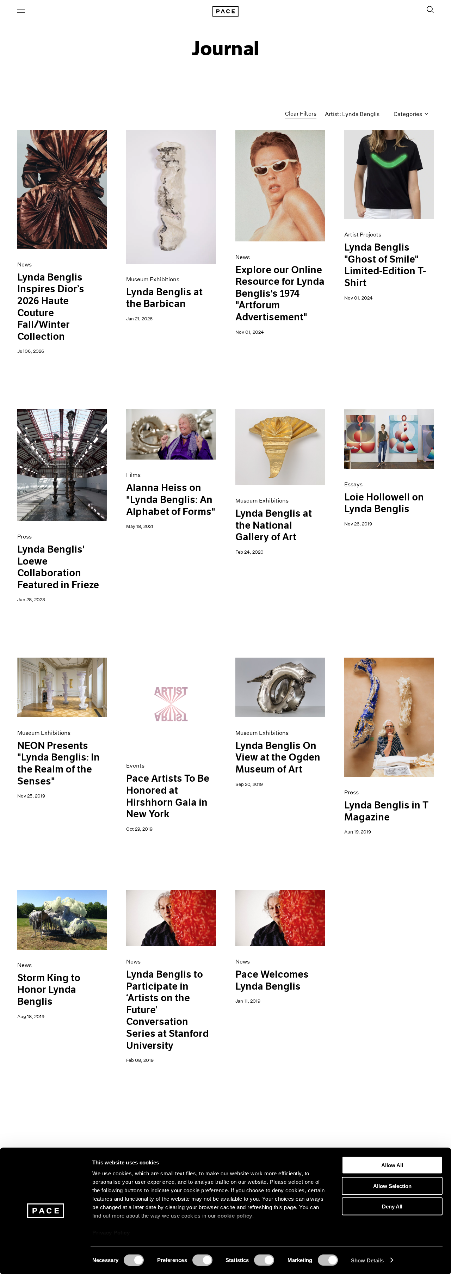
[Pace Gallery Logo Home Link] (225, 11)
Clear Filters (300, 113)
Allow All (392, 1165)
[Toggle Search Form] (430, 9)
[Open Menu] (21, 11)
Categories (408, 114)
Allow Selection (392, 1186)
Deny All (392, 1207)
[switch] (202, 1260)
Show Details (367, 1260)
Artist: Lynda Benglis (352, 114)
